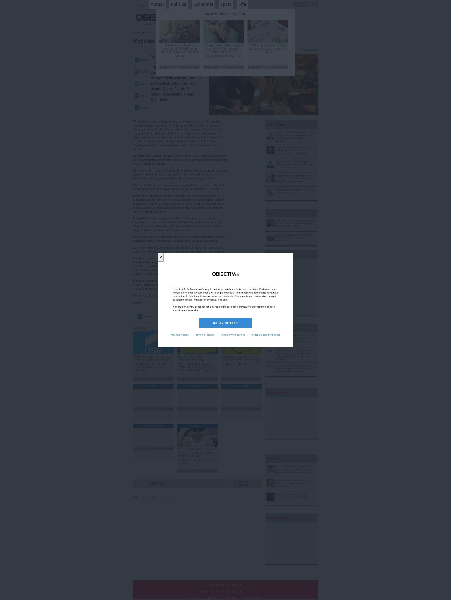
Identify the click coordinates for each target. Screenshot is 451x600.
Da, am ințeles (225, 323)
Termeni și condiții (204, 334)
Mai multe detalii (180, 334)
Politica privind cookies (232, 334)
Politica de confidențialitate (265, 334)
